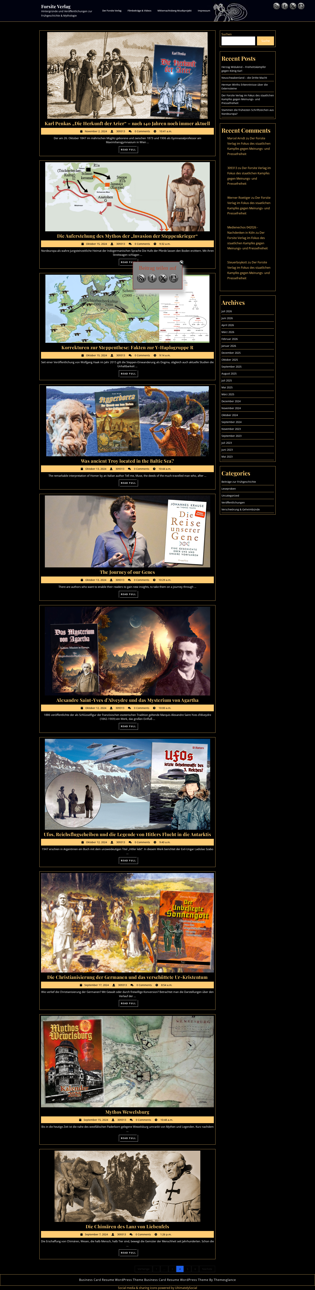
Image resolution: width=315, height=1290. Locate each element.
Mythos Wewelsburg (127, 1112)
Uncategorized (230, 495)
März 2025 (227, 394)
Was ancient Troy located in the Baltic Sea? (127, 461)
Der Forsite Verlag (111, 10)
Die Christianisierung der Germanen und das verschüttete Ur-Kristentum (127, 977)
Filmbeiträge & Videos (139, 10)
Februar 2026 (229, 339)
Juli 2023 (226, 442)
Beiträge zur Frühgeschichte (238, 481)
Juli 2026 (226, 311)
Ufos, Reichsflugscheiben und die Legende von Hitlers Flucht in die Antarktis (127, 834)
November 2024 (231, 408)
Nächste (207, 1269)
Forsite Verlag (56, 6)
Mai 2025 (227, 387)
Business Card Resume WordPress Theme (111, 1280)
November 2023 (231, 429)
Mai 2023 (227, 456)
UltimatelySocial (186, 1288)
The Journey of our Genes (127, 572)
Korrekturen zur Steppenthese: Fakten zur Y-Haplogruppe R (127, 347)
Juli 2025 (226, 380)
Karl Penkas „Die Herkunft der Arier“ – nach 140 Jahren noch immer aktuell (127, 123)
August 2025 (229, 373)
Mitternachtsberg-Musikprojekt (175, 10)
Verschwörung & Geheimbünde (240, 509)
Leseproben (228, 488)
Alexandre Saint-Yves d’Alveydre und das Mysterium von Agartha (127, 700)
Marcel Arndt (236, 138)
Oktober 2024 (229, 415)
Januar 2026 (228, 346)
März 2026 (227, 332)
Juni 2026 (227, 318)
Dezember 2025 (231, 352)
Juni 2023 (227, 449)
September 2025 (231, 366)
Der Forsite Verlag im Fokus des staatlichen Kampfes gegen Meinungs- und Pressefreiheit (247, 99)
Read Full (129, 150)
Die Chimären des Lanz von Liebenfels (127, 1226)
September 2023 (231, 436)
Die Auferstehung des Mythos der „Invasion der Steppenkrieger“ (127, 236)
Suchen (226, 34)
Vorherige (143, 1269)
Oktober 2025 (229, 359)
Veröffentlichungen (233, 502)
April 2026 (227, 325)
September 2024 (231, 422)
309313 (232, 168)
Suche (265, 41)
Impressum (204, 10)
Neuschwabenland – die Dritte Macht (244, 77)
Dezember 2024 (231, 401)
